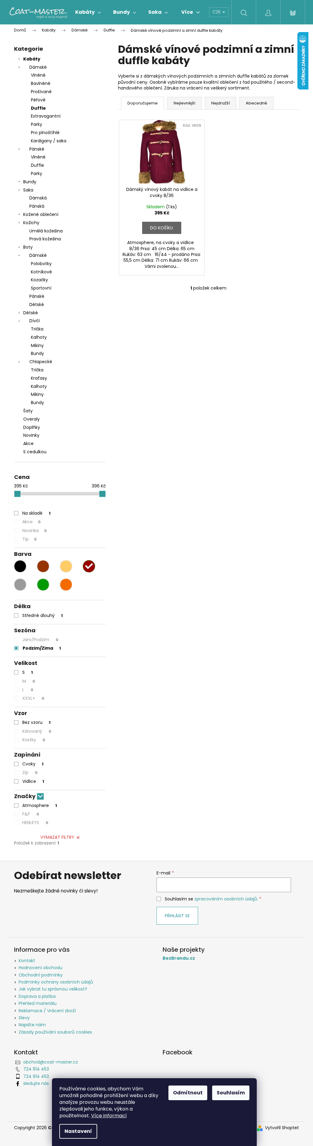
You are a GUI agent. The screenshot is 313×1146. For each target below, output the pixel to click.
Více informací (109, 1115)
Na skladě (36, 513)
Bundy (29, 182)
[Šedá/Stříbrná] (20, 584)
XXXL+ (33, 698)
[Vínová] (89, 566)
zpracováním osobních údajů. (226, 899)
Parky (36, 124)
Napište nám (32, 1025)
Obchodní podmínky (41, 975)
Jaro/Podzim (40, 640)
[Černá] (20, 566)
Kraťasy (39, 378)
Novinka (34, 530)
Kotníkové (41, 272)
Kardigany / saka (48, 141)
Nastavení (78, 1131)
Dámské (38, 67)
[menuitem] (88, 12)
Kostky (33, 740)
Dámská (38, 198)
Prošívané (41, 92)
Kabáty (31, 59)
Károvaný (36, 731)
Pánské (36, 149)
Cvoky (32, 764)
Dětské (36, 304)
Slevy (24, 1018)
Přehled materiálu (38, 1003)
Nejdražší (220, 103)
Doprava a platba (37, 996)
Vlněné (38, 75)
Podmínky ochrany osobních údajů (56, 982)
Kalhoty (39, 337)
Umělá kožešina (46, 231)
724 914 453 (36, 1069)
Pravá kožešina (45, 239)
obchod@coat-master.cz (50, 1062)
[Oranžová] (66, 584)
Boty (28, 247)
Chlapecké (40, 362)
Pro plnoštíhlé (45, 133)
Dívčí (34, 321)
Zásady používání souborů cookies (55, 1032)
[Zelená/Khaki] (43, 584)
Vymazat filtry (57, 837)
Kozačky (39, 280)
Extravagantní (46, 116)
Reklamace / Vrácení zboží (47, 1011)
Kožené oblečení (40, 214)
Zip (30, 772)
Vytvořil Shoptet (282, 1128)
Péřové (38, 100)
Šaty (28, 411)
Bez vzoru (36, 722)
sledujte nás (36, 1083)
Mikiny (37, 345)
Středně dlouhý (42, 615)
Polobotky (41, 264)
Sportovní (41, 288)
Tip (29, 539)
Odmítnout (188, 1092)
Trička (37, 329)
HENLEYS (35, 822)
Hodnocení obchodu (40, 968)
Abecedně (256, 103)
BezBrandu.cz (179, 958)
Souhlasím (231, 1092)
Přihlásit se (177, 916)
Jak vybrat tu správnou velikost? (53, 989)
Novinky (31, 435)
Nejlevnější (184, 103)
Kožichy (31, 223)
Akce (28, 443)
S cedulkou (34, 452)
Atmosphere (39, 805)
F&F (30, 814)
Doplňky (31, 427)
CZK (217, 12)
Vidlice (33, 781)
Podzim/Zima (42, 648)
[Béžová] (66, 566)
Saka (28, 190)
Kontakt (27, 961)
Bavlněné (40, 83)
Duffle (38, 108)
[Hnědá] (43, 566)
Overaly (31, 419)
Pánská (36, 206)
